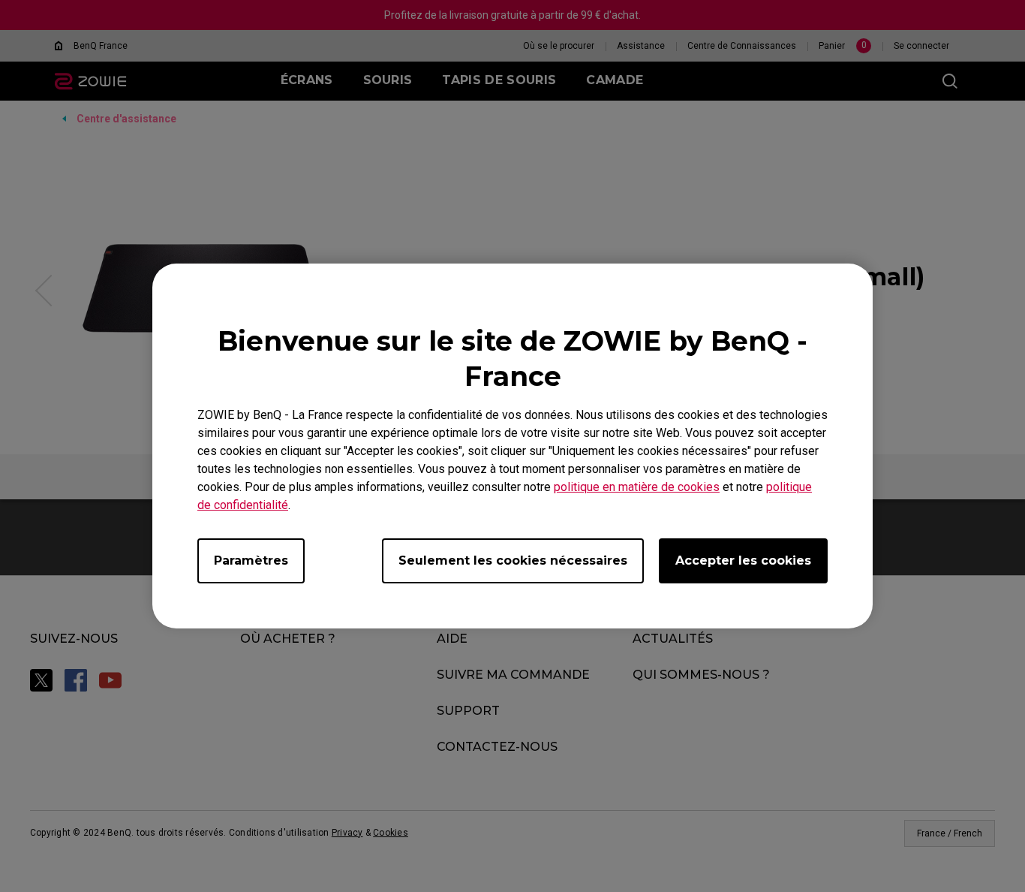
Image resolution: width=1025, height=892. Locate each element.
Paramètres (251, 560)
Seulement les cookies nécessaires (512, 560)
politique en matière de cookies (637, 487)
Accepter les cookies (743, 560)
